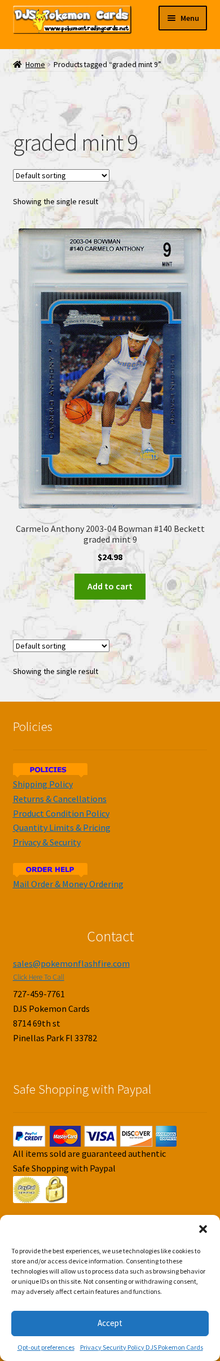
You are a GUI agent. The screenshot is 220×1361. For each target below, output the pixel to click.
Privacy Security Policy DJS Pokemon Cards (141, 1347)
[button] (203, 1229)
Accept (110, 1323)
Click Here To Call (38, 977)
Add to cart (110, 586)
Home (35, 64)
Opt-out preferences (45, 1347)
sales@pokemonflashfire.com (71, 963)
